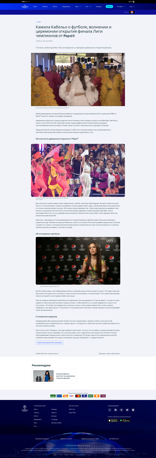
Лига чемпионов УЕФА (24, 6)
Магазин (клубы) (56, 423)
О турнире (54, 419)
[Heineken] (53, 396)
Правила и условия (66, 439)
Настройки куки (114, 439)
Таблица (36, 412)
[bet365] (90, 396)
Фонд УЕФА (72, 412)
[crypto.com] (84, 396)
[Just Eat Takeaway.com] (96, 396)
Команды (54, 409)
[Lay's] (65, 396)
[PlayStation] (59, 396)
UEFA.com (72, 409)
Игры (35, 423)
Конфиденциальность (42, 439)
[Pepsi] (132, 12)
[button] (77, 6)
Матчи (36, 409)
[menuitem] (35, 6)
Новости (54, 412)
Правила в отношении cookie (90, 439)
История (54, 416)
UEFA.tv (36, 416)
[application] (78, 79)
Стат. (35, 426)
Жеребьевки (37, 419)
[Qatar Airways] (103, 396)
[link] (35, 6)
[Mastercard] (78, 396)
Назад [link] (39, 22)
